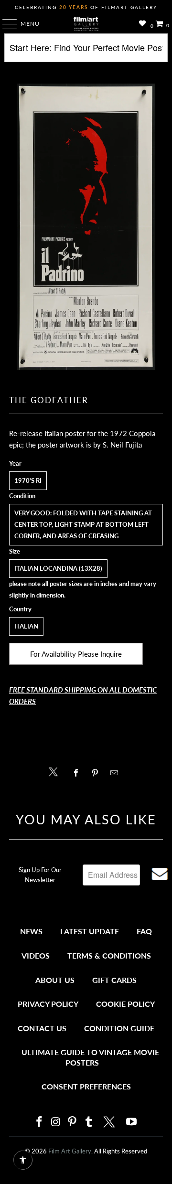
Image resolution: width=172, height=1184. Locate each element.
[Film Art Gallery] (86, 23)
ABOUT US (55, 979)
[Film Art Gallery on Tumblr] (89, 1122)
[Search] (86, 51)
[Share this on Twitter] (55, 771)
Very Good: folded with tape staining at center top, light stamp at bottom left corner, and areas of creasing (83, 524)
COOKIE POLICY (125, 1003)
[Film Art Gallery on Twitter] (110, 1122)
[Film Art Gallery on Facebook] (39, 1122)
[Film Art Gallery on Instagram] (56, 1122)
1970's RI (28, 480)
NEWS (31, 931)
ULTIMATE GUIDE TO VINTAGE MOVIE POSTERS (90, 1057)
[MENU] (5, 23)
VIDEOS (36, 955)
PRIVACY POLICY (48, 1003)
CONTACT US (42, 1028)
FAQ (144, 931)
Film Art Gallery (69, 1151)
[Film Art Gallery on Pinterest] (72, 1122)
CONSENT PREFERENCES (86, 1086)
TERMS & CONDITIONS (109, 955)
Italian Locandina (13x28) (58, 568)
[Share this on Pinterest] (97, 773)
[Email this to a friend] (116, 773)
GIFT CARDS (114, 979)
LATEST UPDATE (89, 931)
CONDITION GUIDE (119, 1028)
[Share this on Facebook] (78, 773)
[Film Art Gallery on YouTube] (132, 1122)
